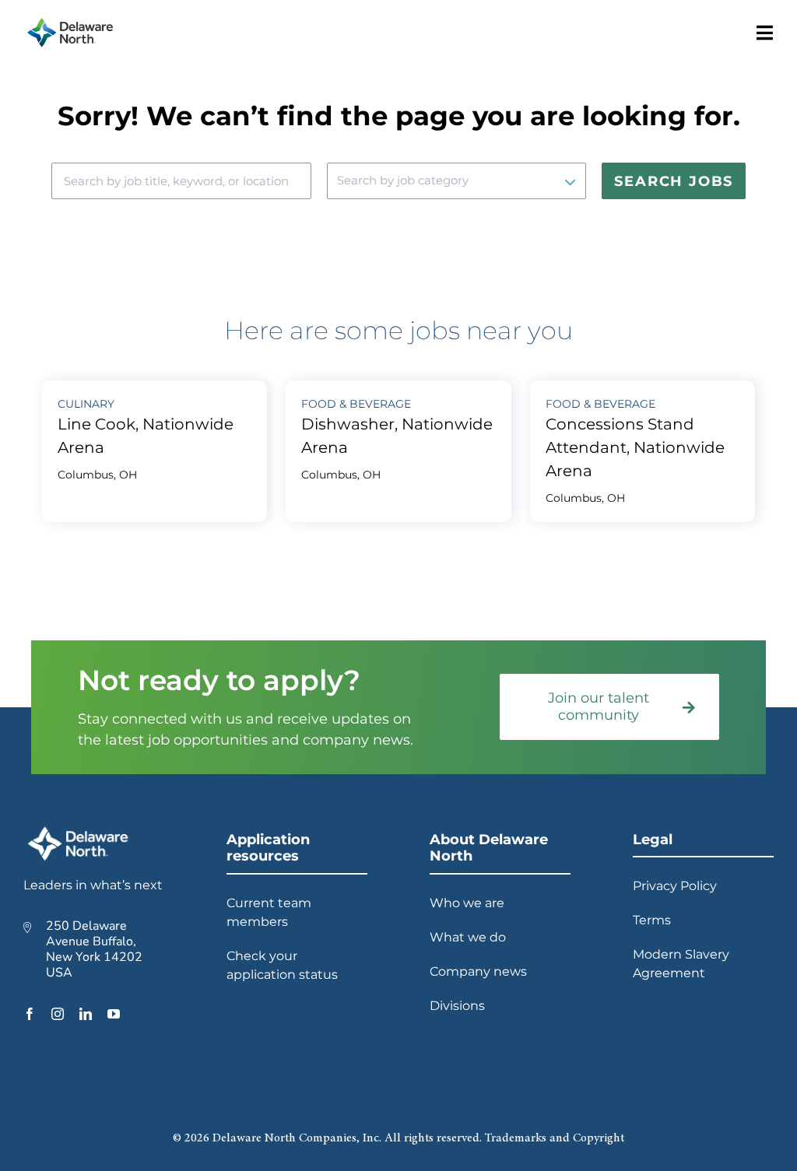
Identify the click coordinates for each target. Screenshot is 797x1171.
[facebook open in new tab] (29, 1014)
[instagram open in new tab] (57, 1014)
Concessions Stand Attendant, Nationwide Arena (635, 447)
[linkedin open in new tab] (85, 1014)
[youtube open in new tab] (113, 1014)
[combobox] (181, 181)
